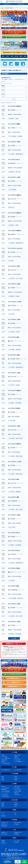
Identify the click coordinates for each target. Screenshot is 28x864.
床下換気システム (5, 822)
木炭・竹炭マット (5, 824)
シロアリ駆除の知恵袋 (5, 763)
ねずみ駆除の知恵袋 (5, 796)
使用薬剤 (3, 761)
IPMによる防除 (4, 834)
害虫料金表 (4, 815)
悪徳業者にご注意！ (18, 832)
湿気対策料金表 (4, 825)
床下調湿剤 (17, 824)
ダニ (15, 812)
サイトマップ (4, 843)
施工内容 (3, 755)
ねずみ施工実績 (14, 799)
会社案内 (14, 837)
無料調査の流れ (4, 789)
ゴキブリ (3, 812)
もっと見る (14, 638)
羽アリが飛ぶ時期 (18, 769)
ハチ (2, 814)
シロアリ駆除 (14, 752)
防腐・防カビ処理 (18, 822)
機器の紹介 (17, 792)
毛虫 (15, 814)
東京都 (3, 56)
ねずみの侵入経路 (18, 791)
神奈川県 (16, 56)
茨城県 (21, 56)
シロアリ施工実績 (14, 773)
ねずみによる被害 (18, 789)
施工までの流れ (17, 755)
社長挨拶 (3, 840)
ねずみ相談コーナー (18, 794)
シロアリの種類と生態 (5, 758)
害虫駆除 (14, 809)
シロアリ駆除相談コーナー (19, 761)
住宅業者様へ (17, 834)
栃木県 (25, 56)
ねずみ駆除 (14, 783)
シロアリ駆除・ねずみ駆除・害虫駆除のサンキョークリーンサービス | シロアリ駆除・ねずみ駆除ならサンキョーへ (14, 850)
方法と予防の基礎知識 (5, 791)
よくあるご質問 (4, 794)
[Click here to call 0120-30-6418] (14, 32)
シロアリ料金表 (4, 756)
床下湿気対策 (14, 819)
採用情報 (3, 842)
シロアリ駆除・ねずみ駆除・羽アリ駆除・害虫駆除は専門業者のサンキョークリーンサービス (14, 1)
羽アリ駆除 (14, 767)
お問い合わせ (21, 4)
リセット (14, 99)
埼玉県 (7, 56)
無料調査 (16, 756)
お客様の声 (17, 842)
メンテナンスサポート (5, 792)
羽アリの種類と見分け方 (6, 769)
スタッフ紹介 (17, 840)
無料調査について (5, 832)
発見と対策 (17, 758)
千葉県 (12, 56)
